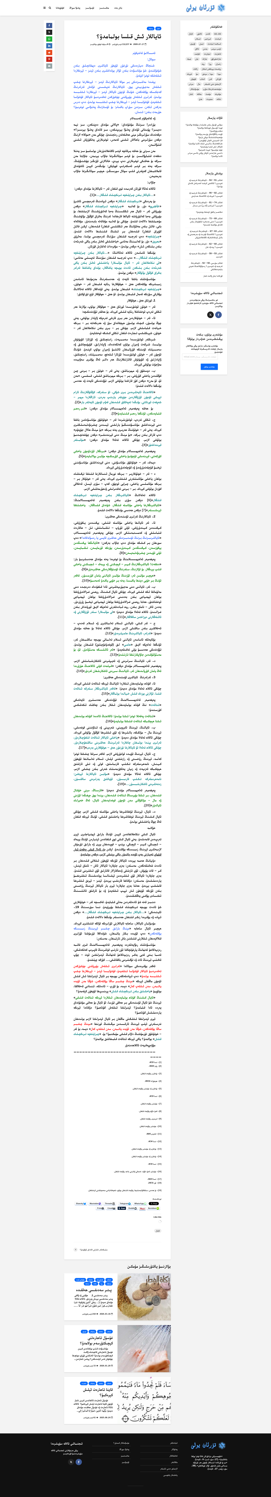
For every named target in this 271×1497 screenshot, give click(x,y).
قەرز (210, 79)
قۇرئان (218, 79)
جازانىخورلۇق (216, 59)
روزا (102, 1284)
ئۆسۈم (192, 44)
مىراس (191, 84)
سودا (219, 74)
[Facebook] (218, 314)
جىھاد (189, 59)
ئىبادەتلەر (174, 1443)
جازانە (204, 59)
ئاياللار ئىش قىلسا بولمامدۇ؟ (211, 146)
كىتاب (202, 79)
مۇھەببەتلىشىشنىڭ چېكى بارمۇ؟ (210, 137)
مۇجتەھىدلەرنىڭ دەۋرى (212, 89)
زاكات (94, 1284)
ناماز (191, 94)
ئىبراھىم (208, 39)
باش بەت (118, 7)
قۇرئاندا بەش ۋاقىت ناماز (213, 276)
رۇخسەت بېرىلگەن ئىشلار (211, 69)
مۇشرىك (218, 94)
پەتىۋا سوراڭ (74, 7)
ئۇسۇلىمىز (89, 7)
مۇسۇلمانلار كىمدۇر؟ (121, 1443)
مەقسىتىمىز (104, 7)
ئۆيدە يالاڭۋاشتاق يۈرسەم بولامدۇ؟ (209, 134)
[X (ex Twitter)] (210, 314)
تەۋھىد (197, 54)
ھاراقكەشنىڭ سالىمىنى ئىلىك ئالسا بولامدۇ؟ (205, 143)
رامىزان (218, 64)
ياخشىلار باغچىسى (170, 1475)
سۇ (197, 74)
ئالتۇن (199, 33)
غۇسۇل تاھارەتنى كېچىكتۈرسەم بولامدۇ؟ (96, 1340)
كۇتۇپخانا (60, 7)
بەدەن (205, 49)
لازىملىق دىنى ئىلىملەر (212, 84)
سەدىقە (87, 1284)
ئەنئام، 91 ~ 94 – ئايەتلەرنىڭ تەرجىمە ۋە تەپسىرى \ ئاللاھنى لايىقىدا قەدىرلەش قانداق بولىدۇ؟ (205, 183)
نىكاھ (219, 99)
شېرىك (189, 74)
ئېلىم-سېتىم (216, 49)
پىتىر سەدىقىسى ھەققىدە (94, 1289)
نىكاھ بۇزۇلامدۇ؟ (216, 131)
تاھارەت (84, 1383)
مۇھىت (208, 94)
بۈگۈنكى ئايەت (80, 1280)
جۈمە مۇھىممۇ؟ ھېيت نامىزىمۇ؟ (210, 150)
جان (196, 59)
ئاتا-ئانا (217, 33)
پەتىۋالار (151, 28)
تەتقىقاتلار (174, 1455)
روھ (203, 64)
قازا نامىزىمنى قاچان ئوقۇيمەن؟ (210, 140)
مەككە (199, 94)
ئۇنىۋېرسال (100, 1280)
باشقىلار (91, 1280)
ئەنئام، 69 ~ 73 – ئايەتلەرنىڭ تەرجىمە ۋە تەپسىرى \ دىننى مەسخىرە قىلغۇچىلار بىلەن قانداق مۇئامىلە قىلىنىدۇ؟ (206, 221)
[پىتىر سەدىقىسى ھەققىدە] (144, 1296)
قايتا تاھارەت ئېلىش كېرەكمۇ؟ (98, 1392)
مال (198, 84)
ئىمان (201, 44)
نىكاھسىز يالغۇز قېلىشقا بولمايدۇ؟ (209, 212)
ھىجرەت (209, 99)
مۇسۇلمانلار (194, 89)
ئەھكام (109, 1280)
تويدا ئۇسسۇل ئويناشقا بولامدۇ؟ (210, 128)
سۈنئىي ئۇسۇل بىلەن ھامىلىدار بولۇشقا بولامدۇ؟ (204, 124)
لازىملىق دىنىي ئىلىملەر (169, 1468)
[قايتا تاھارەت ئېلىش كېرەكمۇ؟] (144, 1400)
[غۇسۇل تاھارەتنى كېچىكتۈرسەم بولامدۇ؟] (144, 1348)
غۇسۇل (84, 1331)
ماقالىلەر (174, 1462)
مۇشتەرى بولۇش (209, 367)
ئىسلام (198, 39)
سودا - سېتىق (207, 74)
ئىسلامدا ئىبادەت (214, 44)
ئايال (158, 28)
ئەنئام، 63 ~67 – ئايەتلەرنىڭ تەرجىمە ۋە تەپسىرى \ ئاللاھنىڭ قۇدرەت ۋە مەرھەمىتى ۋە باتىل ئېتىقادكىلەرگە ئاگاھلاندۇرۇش (205, 234)
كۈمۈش (193, 79)
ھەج (200, 99)
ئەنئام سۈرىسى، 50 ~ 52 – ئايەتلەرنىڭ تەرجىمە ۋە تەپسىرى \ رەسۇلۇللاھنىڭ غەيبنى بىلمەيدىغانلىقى (206, 266)
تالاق (197, 49)
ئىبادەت (218, 39)
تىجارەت (207, 54)
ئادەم (208, 33)
